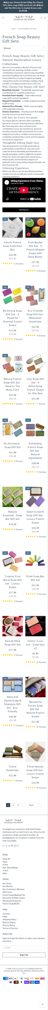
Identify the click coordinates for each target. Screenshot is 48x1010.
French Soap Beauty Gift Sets (27, 29)
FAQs (5, 917)
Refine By (24, 210)
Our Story (7, 883)
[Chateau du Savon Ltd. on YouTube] (9, 846)
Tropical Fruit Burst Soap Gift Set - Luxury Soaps (12, 582)
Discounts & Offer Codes (14, 898)
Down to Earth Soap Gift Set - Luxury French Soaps (35, 517)
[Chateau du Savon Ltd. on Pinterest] (12, 846)
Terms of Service (10, 928)
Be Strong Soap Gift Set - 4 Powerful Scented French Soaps (12, 317)
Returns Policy (9, 922)
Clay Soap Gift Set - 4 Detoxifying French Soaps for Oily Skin (35, 386)
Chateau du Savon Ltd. (20, 969)
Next (31, 805)
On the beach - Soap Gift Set (13, 445)
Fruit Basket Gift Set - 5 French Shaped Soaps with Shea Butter (35, 249)
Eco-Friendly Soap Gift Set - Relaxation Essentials (35, 316)
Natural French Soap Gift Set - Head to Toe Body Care (13, 384)
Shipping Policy (9, 919)
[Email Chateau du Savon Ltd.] (18, 846)
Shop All (6, 859)
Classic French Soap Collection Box (12, 246)
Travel (5, 870)
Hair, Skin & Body (10, 868)
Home (13, 29)
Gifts (5, 873)
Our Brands (8, 886)
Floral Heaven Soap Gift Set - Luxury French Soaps (35, 772)
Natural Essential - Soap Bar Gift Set (12, 515)
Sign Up (24, 955)
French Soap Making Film (14, 895)
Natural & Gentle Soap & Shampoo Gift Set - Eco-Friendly (12, 704)
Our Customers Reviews (13, 889)
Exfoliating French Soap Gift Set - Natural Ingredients (35, 450)
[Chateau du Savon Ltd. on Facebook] (6, 846)
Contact (6, 914)
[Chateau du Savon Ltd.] (24, 18)
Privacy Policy (9, 925)
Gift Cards (7, 892)
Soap (5, 862)
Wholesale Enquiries (12, 901)
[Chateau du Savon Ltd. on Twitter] (4, 846)
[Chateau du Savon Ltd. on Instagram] (15, 846)
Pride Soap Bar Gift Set (35, 578)
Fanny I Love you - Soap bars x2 (35, 645)
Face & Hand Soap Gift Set (12, 643)
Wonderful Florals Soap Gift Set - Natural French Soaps (35, 709)
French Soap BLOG (11, 904)
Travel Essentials (13, 768)
